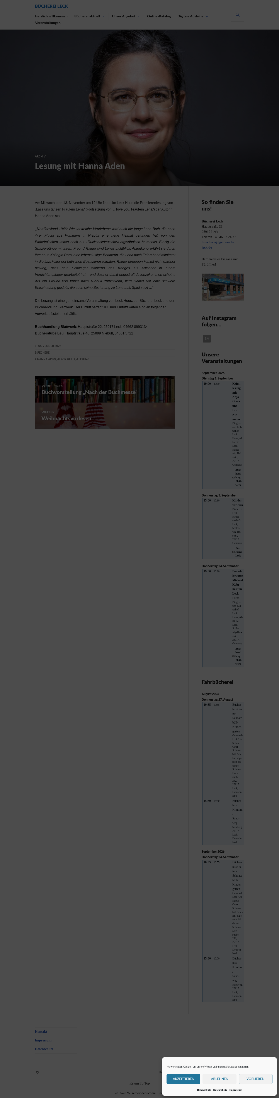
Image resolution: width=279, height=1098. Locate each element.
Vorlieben (255, 1079)
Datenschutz (204, 1089)
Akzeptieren (183, 1079)
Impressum (235, 1089)
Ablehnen (219, 1079)
